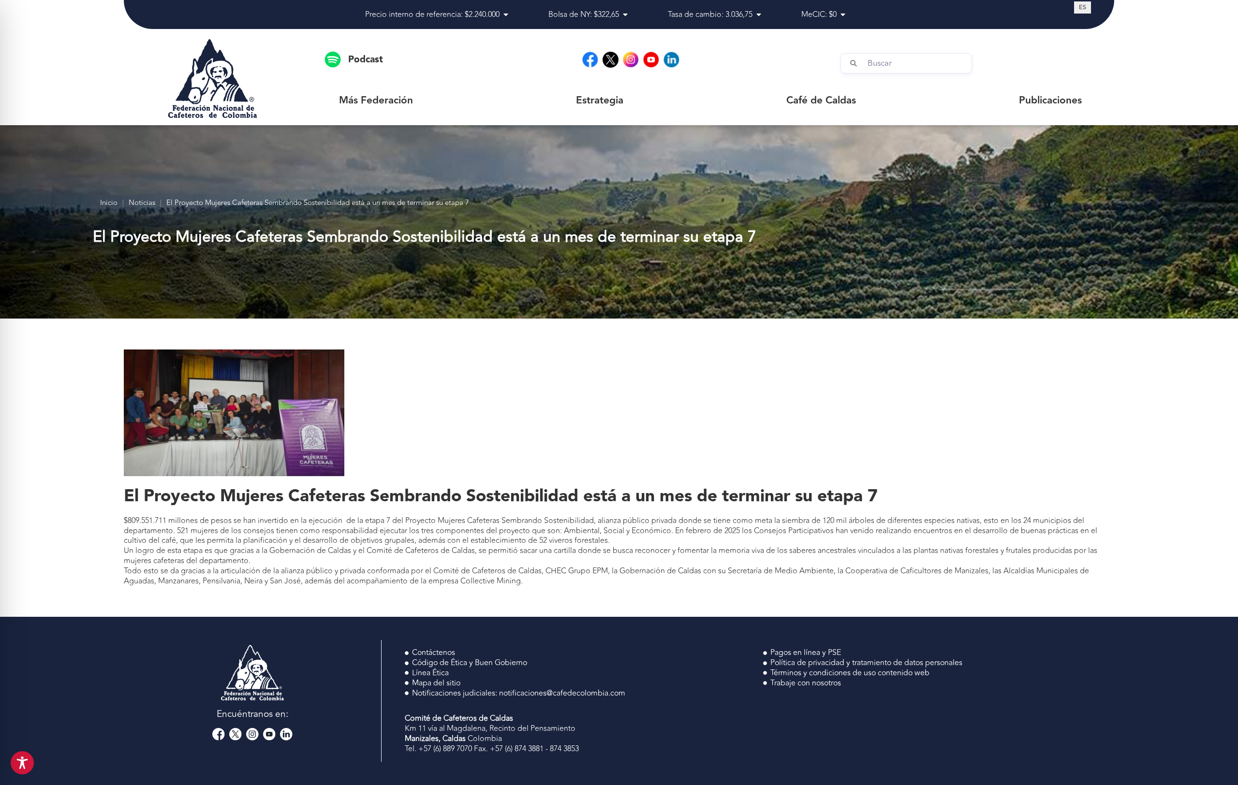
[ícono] (611, 60)
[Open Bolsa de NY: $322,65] (625, 14)
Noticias (142, 203)
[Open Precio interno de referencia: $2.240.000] (506, 14)
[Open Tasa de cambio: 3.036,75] (759, 14)
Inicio (109, 203)
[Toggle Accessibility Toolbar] (22, 762)
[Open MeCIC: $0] (843, 14)
